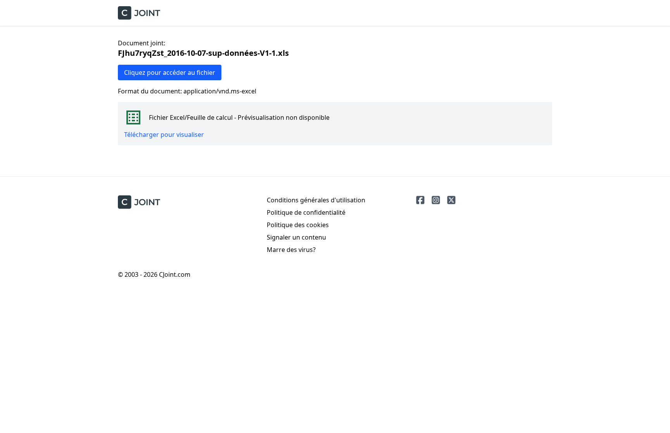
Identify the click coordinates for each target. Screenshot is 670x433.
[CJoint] (139, 202)
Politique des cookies (298, 225)
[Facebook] (420, 200)
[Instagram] (435, 200)
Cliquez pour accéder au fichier (169, 72)
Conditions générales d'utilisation (316, 200)
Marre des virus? (291, 249)
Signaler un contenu (296, 237)
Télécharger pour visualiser (164, 134)
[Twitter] (451, 200)
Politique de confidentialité (306, 212)
